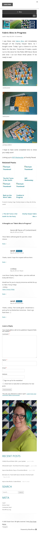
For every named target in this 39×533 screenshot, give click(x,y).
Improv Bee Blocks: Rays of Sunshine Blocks (14, 470)
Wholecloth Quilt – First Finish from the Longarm (15, 466)
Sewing (10, 202)
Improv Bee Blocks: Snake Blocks (11, 481)
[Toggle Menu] (34, 16)
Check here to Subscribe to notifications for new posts (18, 385)
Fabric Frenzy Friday (8, 289)
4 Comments (18, 36)
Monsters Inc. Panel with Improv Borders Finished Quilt (17, 475)
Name (4, 360)
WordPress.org (6, 509)
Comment (6, 334)
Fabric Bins (20, 41)
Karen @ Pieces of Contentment (23, 230)
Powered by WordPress (28, 529)
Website (4, 374)
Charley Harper (20, 202)
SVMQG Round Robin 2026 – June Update (14, 461)
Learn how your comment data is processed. (19, 394)
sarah (4, 36)
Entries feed (5, 505)
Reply (3, 243)
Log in (4, 503)
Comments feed (6, 507)
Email (4, 368)
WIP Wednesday (17, 157)
